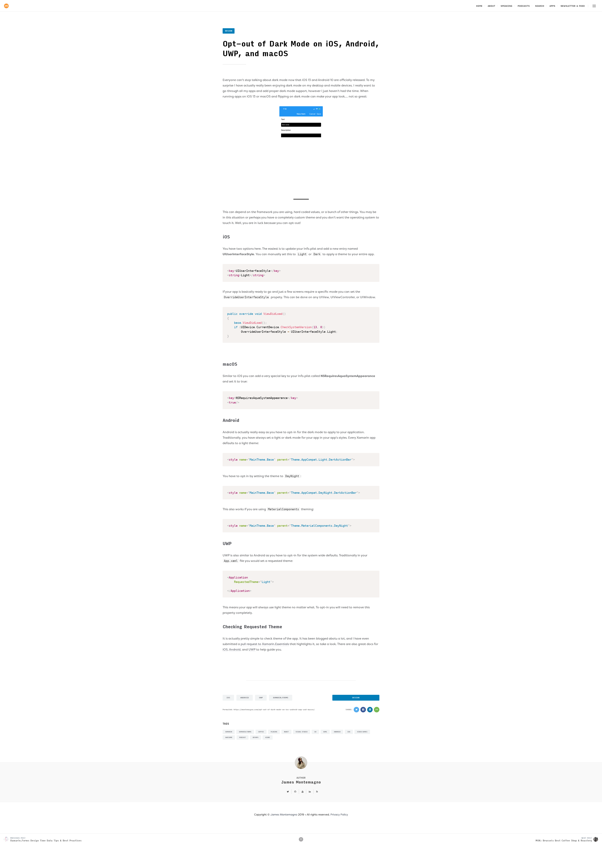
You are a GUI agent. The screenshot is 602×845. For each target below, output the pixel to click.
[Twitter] (356, 709)
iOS (225, 649)
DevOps (255, 737)
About (491, 6)
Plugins (274, 732)
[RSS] (316, 792)
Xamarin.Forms (280, 698)
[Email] (376, 709)
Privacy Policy (339, 814)
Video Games (362, 732)
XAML (325, 732)
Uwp (261, 698)
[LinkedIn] (370, 709)
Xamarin (228, 732)
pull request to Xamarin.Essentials (265, 644)
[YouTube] (302, 792)
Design (228, 31)
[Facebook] (363, 709)
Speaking (506, 6)
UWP (251, 649)
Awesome (228, 737)
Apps (552, 6)
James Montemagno (301, 782)
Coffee (261, 732)
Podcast (242, 737)
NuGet (286, 732)
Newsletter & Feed (573, 6)
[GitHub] (295, 792)
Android (234, 649)
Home (479, 6)
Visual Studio (301, 732)
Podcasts (524, 6)
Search (539, 6)
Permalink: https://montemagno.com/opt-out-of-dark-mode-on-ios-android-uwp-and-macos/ (269, 710)
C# (315, 732)
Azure (267, 737)
